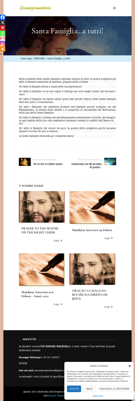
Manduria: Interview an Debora (92, 230)
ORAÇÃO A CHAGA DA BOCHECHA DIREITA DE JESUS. (89, 295)
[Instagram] (2, 43)
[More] (2, 49)
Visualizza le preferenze (114, 388)
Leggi (56, 240)
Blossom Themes (56, 395)
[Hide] (1, 54)
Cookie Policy (97, 396)
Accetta (74, 388)
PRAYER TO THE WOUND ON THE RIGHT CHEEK (39, 230)
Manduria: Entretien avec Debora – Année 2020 (37, 294)
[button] (129, 365)
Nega (89, 388)
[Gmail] (2, 38)
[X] (2, 22)
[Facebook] (2, 17)
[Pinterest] (2, 28)
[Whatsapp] (2, 33)
